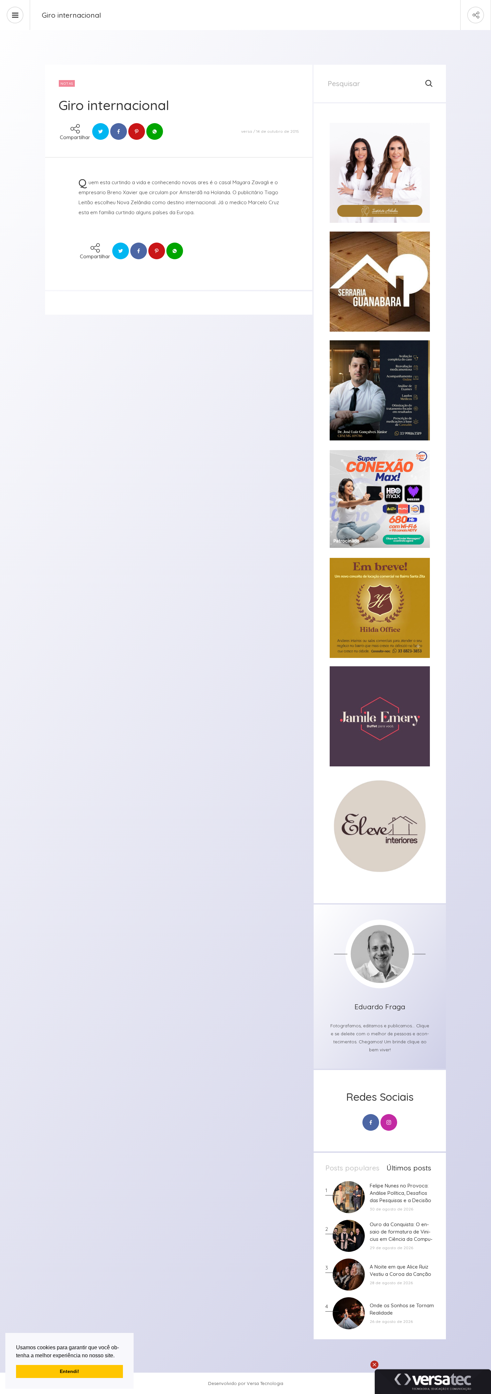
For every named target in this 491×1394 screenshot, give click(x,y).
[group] (380, 173)
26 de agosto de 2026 (391, 1321)
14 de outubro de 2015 (277, 131)
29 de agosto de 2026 (391, 1247)
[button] (117, 1356)
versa (246, 131)
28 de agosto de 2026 (391, 1282)
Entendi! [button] (69, 1371)
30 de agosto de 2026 (391, 1208)
